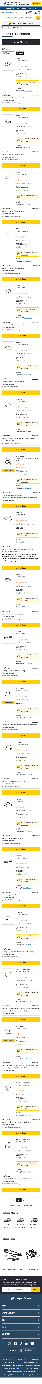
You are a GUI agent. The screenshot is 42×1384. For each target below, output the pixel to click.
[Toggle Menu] (3, 12)
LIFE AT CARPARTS (8, 1313)
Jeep (9, 28)
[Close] (39, 1370)
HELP (4, 1320)
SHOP (4, 1306)
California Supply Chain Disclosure (12, 1365)
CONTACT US (6, 1334)
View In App (36, 3)
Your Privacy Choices (10, 1380)
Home (4, 28)
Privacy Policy (9, 1362)
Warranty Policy (21, 1359)
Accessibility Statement (33, 1365)
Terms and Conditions (30, 1362)
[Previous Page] (13, 1200)
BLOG (4, 1327)
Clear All (20, 53)
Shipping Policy (7, 1359)
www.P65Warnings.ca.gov (9, 561)
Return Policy (35, 1359)
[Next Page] (29, 1200)
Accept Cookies (30, 1380)
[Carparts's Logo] (12, 12)
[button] (21, 3)
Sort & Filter (19, 42)
